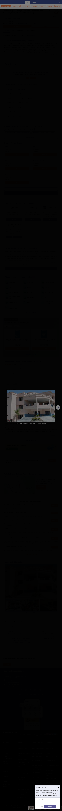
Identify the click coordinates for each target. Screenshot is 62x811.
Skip (42, 806)
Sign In (50, 806)
